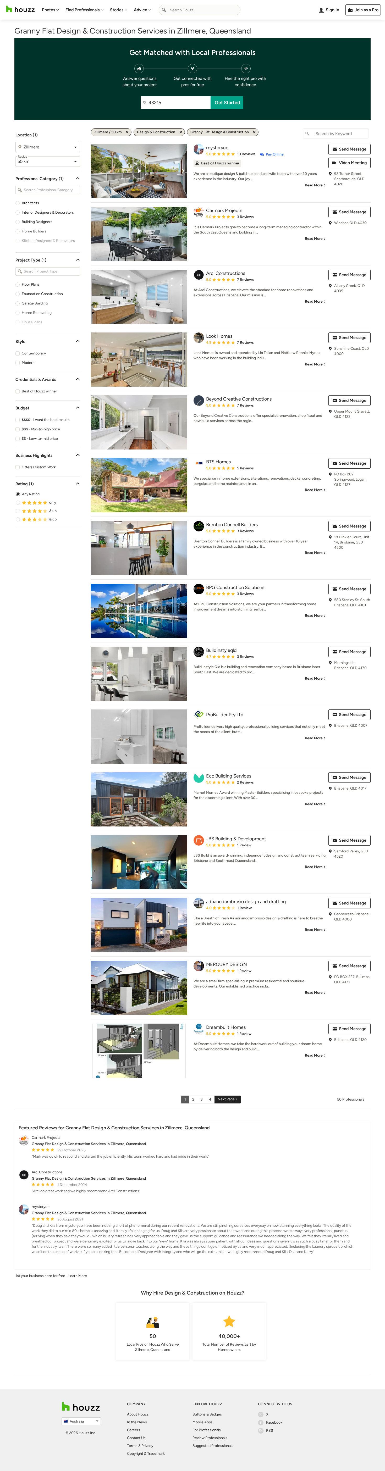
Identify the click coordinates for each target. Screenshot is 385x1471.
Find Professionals (82, 9)
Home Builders (34, 231)
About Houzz (137, 1414)
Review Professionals (209, 1438)
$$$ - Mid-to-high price (41, 429)
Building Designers (37, 222)
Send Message (352, 149)
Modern (28, 362)
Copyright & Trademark (146, 1453)
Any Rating (31, 494)
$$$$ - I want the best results (46, 420)
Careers (133, 1430)
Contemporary (34, 353)
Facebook (274, 1422)
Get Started (227, 103)
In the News (137, 1422)
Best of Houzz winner (39, 391)
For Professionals (206, 1430)
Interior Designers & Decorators (48, 212)
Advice (140, 9)
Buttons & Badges (207, 1414)
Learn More (77, 1276)
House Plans (32, 322)
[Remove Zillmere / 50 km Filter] (127, 132)
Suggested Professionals (212, 1446)
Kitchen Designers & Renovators (48, 240)
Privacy (147, 1446)
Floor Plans (31, 284)
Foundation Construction (42, 294)
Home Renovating (37, 312)
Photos (48, 9)
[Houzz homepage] (20, 9)
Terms (132, 1446)
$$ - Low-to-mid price (40, 438)
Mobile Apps (202, 1422)
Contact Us (136, 1438)
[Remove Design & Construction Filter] (180, 132)
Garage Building (35, 303)
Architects (30, 203)
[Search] (164, 10)
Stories (116, 9)
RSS (269, 1430)
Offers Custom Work (39, 467)
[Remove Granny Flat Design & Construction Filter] (254, 132)
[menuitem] (50, 10)
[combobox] (199, 10)
